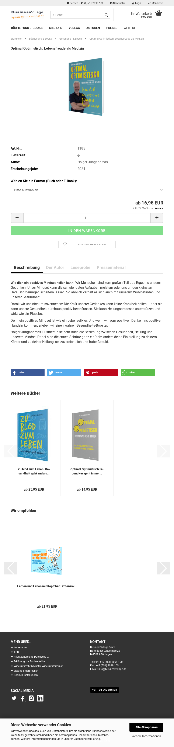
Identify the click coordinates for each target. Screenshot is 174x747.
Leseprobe (80, 267)
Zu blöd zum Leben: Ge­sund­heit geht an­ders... (34, 471)
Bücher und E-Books (27, 28)
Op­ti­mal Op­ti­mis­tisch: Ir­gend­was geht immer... (87, 471)
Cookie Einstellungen (26, 675)
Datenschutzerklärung (86, 738)
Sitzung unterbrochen (26, 670)
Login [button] (138, 3)
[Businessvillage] (27, 14)
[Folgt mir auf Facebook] (23, 700)
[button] (17, 218)
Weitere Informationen (146, 736)
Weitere (130, 28)
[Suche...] (106, 15)
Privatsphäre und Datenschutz (31, 656)
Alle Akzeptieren (146, 727)
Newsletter (118, 3)
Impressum (20, 647)
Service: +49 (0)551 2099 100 (86, 3)
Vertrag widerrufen (104, 689)
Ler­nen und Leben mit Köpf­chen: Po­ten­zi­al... (47, 586)
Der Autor (55, 267)
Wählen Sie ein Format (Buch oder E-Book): (44, 181)
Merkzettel (156, 3)
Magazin (55, 28)
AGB (16, 652)
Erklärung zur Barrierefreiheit (30, 661)
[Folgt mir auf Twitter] (15, 700)
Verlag (74, 28)
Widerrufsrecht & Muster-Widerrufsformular (38, 666)
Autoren (93, 28)
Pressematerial (111, 267)
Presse (111, 28)
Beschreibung (27, 267)
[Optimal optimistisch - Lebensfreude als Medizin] (87, 86)
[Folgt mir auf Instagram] (31, 700)
